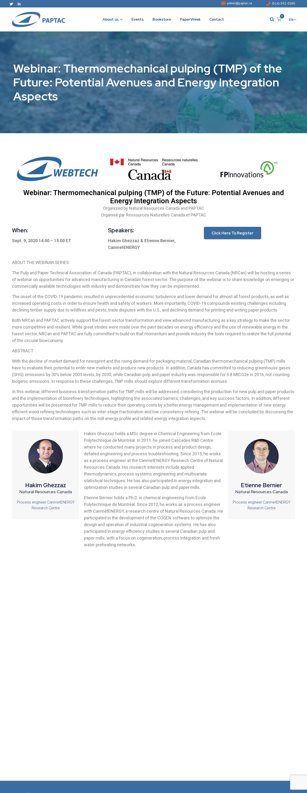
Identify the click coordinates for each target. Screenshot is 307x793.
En (291, 20)
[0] (279, 19)
